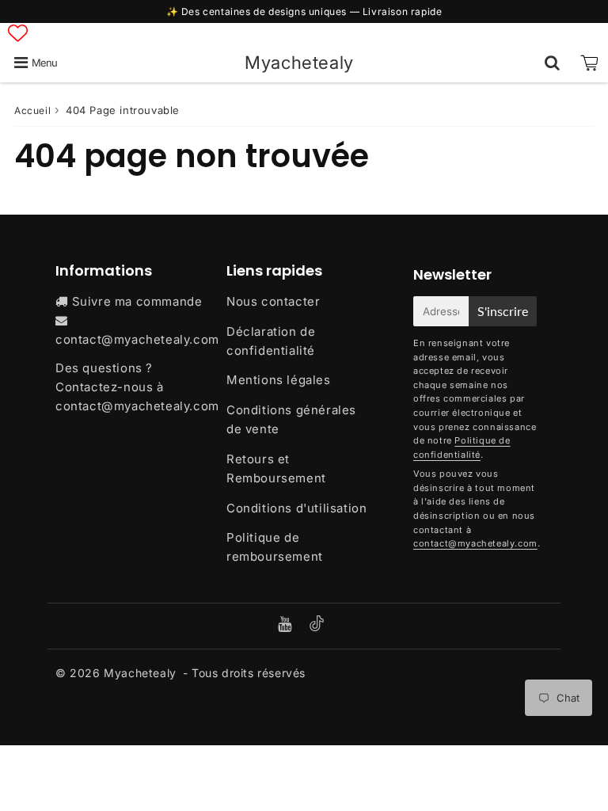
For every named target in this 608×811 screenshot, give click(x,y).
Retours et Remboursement (276, 468)
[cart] (589, 62)
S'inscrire (502, 310)
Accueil (32, 110)
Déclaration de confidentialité (270, 341)
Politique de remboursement (274, 547)
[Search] (552, 62)
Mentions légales (278, 379)
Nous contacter (273, 301)
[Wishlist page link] (18, 33)
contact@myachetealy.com (137, 339)
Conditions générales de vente (291, 419)
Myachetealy (299, 62)
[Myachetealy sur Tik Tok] (317, 626)
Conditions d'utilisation (296, 508)
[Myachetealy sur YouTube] (286, 625)
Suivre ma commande (137, 301)
